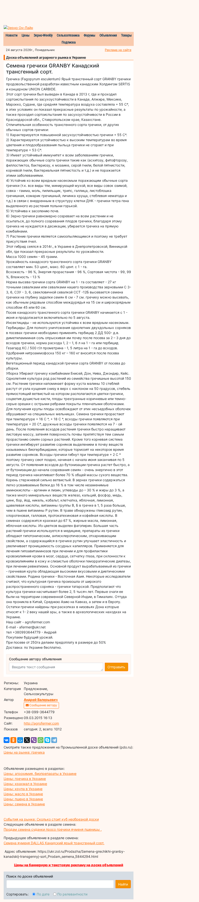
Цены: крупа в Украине (23, 789)
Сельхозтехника (68, 35)
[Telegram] (54, 740)
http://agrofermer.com (41, 723)
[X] (27, 740)
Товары (126, 35)
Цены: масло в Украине (23, 794)
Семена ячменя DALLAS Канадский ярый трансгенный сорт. (54, 843)
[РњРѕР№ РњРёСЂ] (20, 740)
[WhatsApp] (40, 740)
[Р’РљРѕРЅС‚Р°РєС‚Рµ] (6, 740)
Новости (11, 35)
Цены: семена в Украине (24, 804)
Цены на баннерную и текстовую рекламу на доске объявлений (68, 865)
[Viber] (34, 740)
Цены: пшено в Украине (23, 799)
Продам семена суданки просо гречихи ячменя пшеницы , (53, 829)
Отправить (116, 667)
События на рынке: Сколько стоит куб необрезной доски (51, 819)
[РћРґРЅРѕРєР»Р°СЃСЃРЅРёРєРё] (13, 740)
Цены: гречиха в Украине (25, 779)
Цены (26, 35)
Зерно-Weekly (43, 35)
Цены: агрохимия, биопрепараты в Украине (40, 773)
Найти (123, 884)
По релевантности (72, 894)
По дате (43, 894)
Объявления (108, 35)
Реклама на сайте (118, 50)
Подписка (69, 42)
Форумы (89, 35)
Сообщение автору (43, 705)
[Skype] (47, 740)
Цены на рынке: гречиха (24, 752)
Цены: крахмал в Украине (25, 784)
